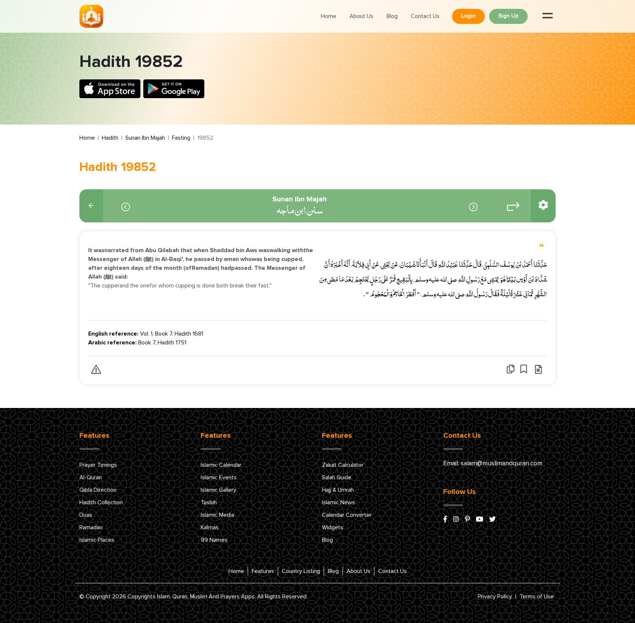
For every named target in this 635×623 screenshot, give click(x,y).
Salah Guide (336, 477)
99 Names (214, 540)
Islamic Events (219, 477)
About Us (361, 16)
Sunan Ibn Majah (145, 138)
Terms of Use (537, 596)
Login (468, 16)
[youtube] (479, 519)
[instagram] (456, 519)
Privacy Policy (495, 596)
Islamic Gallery (218, 490)
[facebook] (445, 519)
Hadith (110, 138)
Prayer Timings (98, 465)
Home (328, 16)
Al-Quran (90, 477)
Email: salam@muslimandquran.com (492, 463)
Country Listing (301, 571)
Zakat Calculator (342, 465)
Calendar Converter (347, 515)
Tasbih (209, 502)
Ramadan (91, 527)
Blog (392, 16)
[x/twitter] (492, 519)
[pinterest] (467, 519)
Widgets (332, 527)
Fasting (181, 138)
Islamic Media (217, 515)
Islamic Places (96, 540)
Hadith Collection (101, 502)
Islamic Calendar (221, 465)
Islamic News (338, 502)
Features (263, 571)
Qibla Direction (97, 490)
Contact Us (425, 16)
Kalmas (210, 527)
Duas (85, 515)
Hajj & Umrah (338, 490)
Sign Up (508, 16)
